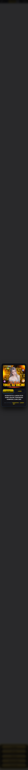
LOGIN (20, 391)
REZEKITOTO (15, 402)
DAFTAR (8, 391)
